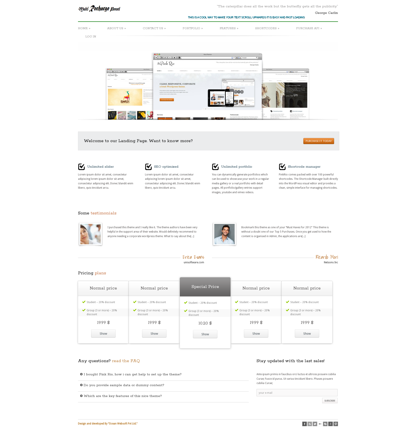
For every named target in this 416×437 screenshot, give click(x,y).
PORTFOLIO (193, 28)
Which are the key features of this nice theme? (122, 396)
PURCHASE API (309, 28)
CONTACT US (154, 28)
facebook (304, 424)
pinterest (335, 424)
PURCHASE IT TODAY (319, 141)
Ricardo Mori (327, 256)
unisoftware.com (194, 262)
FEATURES (229, 28)
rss (309, 424)
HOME (84, 28)
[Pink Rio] (100, 14)
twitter (315, 424)
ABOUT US (116, 28)
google (330, 424)
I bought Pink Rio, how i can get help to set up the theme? (132, 374)
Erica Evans (193, 256)
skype (325, 424)
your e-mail (265, 392)
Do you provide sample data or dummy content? (123, 385)
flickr (320, 424)
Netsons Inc (331, 262)
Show (103, 333)
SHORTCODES (267, 28)
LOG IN (90, 37)
